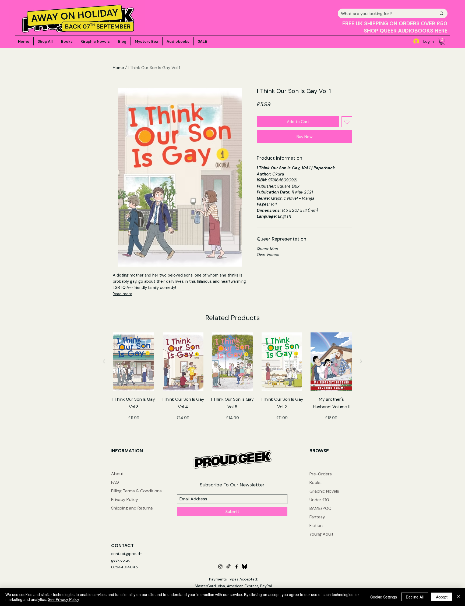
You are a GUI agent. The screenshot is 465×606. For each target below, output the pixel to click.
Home (118, 67)
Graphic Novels (324, 491)
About (117, 473)
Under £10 (319, 500)
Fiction (316, 525)
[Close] (458, 597)
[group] (232, 380)
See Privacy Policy (63, 599)
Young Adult (321, 534)
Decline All (415, 597)
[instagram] (220, 566)
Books (315, 482)
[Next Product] (361, 361)
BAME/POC (320, 508)
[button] (442, 41)
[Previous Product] (104, 361)
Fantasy (317, 517)
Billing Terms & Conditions (136, 491)
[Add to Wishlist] (347, 121)
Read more (122, 293)
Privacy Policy (124, 499)
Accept (442, 597)
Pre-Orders (320, 474)
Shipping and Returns (132, 508)
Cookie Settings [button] (383, 597)
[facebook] (236, 566)
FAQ (115, 482)
